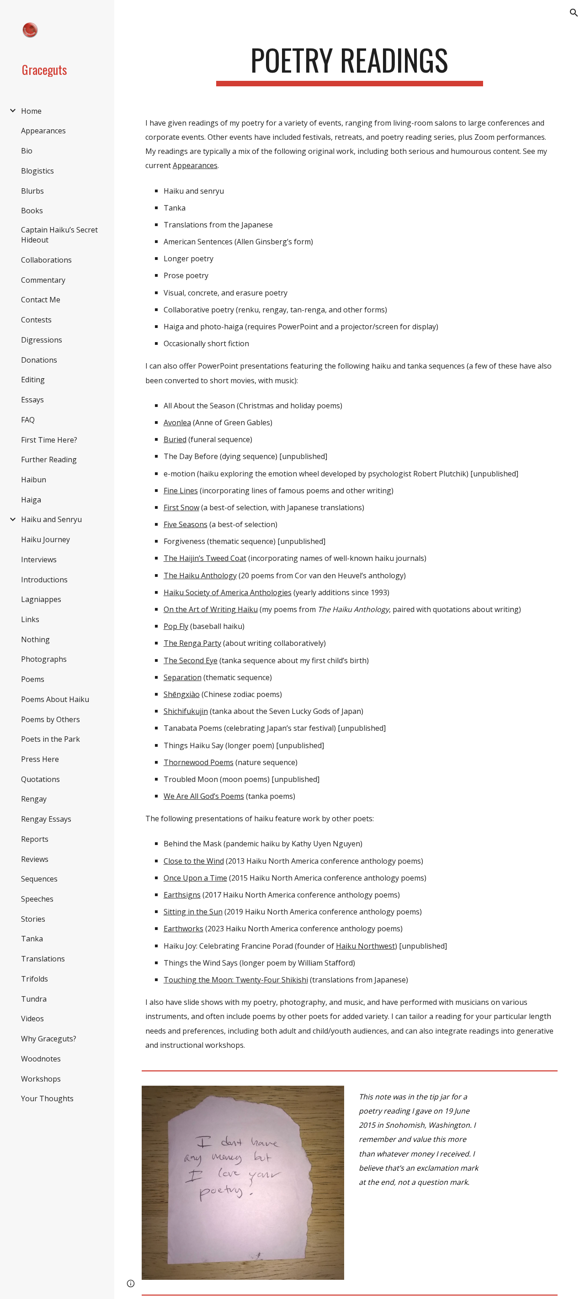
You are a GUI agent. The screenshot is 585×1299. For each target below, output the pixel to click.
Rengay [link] (34, 799)
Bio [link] (26, 151)
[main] (349, 64)
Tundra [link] (34, 999)
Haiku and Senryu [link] (51, 519)
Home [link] (31, 111)
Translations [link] (43, 959)
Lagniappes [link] (41, 599)
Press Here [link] (40, 759)
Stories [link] (33, 919)
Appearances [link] (43, 131)
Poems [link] (32, 679)
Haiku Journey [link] (45, 539)
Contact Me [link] (40, 300)
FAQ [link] (28, 420)
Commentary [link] (43, 280)
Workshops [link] (41, 1079)
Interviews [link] (39, 559)
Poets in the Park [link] (50, 739)
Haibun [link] (33, 480)
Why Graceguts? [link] (48, 1039)
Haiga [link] (31, 500)
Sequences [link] (39, 879)
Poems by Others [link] (50, 719)
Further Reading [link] (49, 459)
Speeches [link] (37, 899)
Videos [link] (32, 1019)
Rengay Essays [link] (46, 819)
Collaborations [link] (46, 260)
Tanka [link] (32, 939)
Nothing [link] (35, 639)
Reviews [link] (34, 859)
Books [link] (32, 211)
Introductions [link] (44, 580)
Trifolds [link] (34, 979)
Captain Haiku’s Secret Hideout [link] (59, 235)
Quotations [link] (40, 779)
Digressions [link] (41, 340)
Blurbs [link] (32, 191)
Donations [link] (39, 360)
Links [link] (30, 619)
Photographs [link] (44, 659)
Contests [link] (36, 320)
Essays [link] (32, 400)
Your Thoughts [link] (47, 1098)
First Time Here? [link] (49, 440)
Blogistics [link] (37, 171)
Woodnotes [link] (41, 1059)
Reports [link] (34, 839)
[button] (574, 13)
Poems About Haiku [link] (55, 699)
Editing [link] (33, 380)
